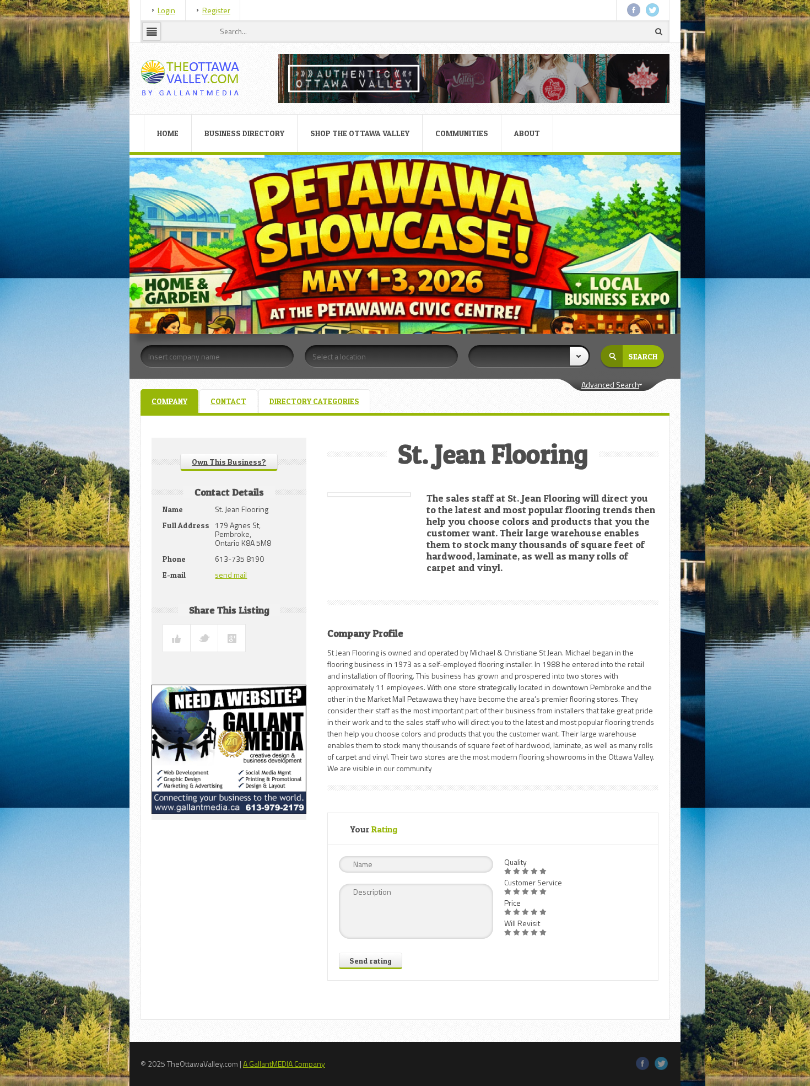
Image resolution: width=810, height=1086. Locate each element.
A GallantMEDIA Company (284, 1063)
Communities (461, 133)
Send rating (370, 960)
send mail (231, 574)
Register (216, 10)
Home (168, 133)
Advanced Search (610, 384)
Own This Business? (229, 461)
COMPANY (169, 401)
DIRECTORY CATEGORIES (314, 401)
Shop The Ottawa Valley (359, 133)
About (527, 133)
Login (166, 10)
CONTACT (228, 401)
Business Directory (244, 133)
